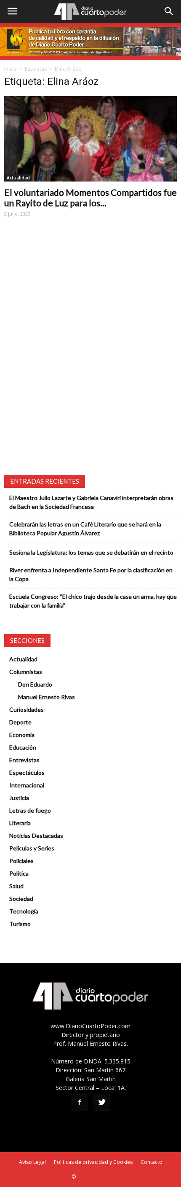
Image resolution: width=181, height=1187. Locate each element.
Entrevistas (24, 759)
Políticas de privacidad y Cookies (93, 1162)
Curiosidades (26, 709)
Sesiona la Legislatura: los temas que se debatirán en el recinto (91, 552)
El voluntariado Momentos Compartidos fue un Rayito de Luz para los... (90, 197)
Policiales (21, 860)
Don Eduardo (35, 684)
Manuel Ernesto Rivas (46, 696)
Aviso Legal (32, 1162)
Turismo (20, 923)
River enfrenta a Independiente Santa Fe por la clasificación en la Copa (91, 574)
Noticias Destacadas (36, 835)
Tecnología (23, 911)
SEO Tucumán (93, 1176)
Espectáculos (27, 772)
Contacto (151, 1162)
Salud (16, 886)
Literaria (20, 822)
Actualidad (18, 178)
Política (19, 873)
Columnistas (25, 671)
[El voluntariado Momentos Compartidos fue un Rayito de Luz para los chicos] (90, 138)
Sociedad (21, 898)
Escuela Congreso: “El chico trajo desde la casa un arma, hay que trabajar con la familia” (93, 601)
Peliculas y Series (31, 848)
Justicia (19, 797)
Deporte (20, 722)
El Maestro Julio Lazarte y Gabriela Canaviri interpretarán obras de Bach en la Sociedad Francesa (91, 502)
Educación (22, 747)
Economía (22, 734)
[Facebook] (79, 1102)
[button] (169, 11)
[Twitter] (101, 1102)
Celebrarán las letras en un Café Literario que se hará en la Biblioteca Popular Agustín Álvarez (85, 529)
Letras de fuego (30, 810)
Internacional (26, 785)
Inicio (10, 68)
